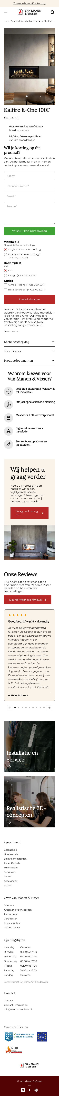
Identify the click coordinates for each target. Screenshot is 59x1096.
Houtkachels (11, 854)
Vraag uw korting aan (27, 513)
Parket (7, 876)
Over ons (9, 905)
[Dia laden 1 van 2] (26, 96)
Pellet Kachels (12, 863)
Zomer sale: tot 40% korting (29, 3)
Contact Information (16, 1004)
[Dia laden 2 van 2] (32, 96)
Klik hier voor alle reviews (25, 599)
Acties (7, 885)
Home (7, 21)
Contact (8, 1000)
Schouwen (10, 872)
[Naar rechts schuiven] (40, 96)
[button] (5, 11)
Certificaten (10, 918)
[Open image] (29, 542)
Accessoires (10, 880)
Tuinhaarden (11, 867)
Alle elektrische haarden (26, 21)
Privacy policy (12, 923)
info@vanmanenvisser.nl (18, 1009)
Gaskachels (10, 849)
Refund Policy (12, 927)
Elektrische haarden (15, 858)
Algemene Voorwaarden (18, 909)
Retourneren (11, 914)
